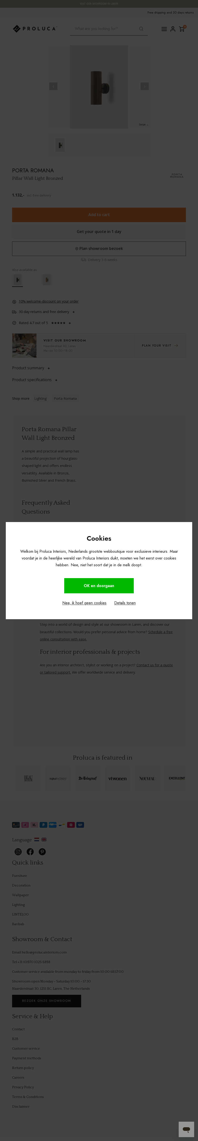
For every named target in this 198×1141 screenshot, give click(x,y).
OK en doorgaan (99, 586)
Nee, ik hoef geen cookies (84, 603)
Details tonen (125, 603)
